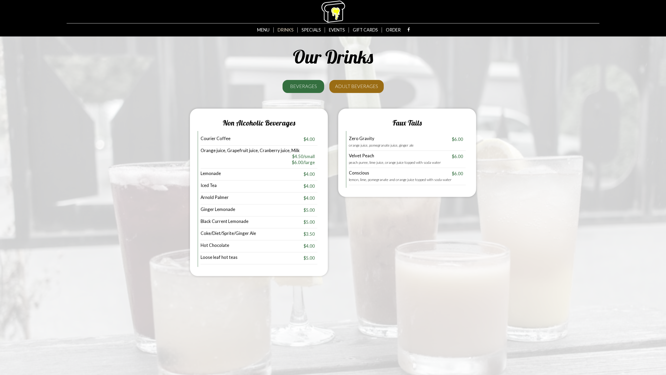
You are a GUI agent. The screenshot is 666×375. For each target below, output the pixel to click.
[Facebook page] (409, 30)
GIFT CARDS (365, 30)
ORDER (393, 30)
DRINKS (285, 30)
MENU (263, 30)
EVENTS (337, 30)
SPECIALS (311, 30)
